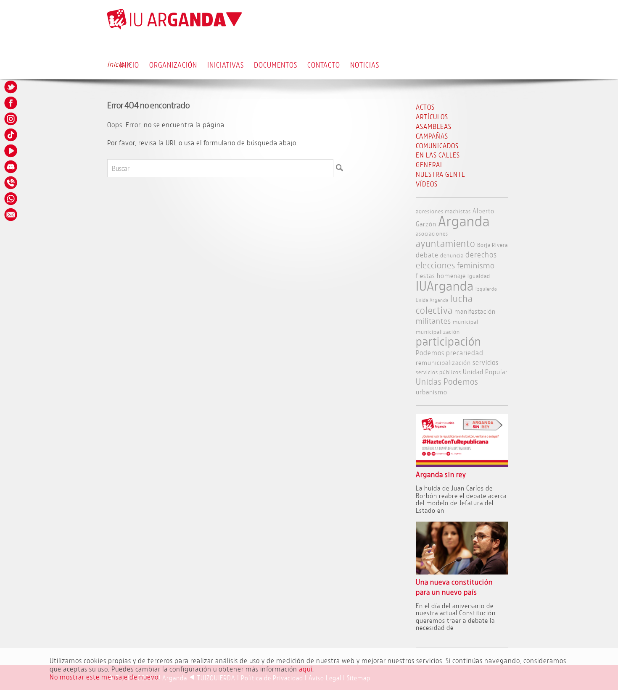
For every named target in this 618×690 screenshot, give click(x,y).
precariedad (464, 352)
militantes (433, 320)
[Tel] (11, 183)
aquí (305, 668)
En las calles (438, 154)
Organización (173, 64)
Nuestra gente (440, 174)
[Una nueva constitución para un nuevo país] (462, 571)
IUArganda (445, 286)
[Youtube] (11, 151)
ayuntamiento (445, 243)
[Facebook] (11, 103)
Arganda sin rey (441, 474)
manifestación (475, 311)
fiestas (425, 275)
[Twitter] (11, 87)
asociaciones (432, 233)
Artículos (432, 116)
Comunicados (437, 145)
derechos (481, 254)
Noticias (364, 64)
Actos (425, 106)
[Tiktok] (11, 135)
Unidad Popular (485, 371)
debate (427, 254)
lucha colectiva (444, 304)
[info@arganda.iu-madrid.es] (11, 214)
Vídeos (427, 183)
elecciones (435, 265)
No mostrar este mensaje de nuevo (104, 676)
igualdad (478, 275)
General (430, 164)
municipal (465, 321)
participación (448, 341)
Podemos (430, 352)
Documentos (275, 64)
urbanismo (431, 392)
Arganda (464, 221)
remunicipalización (443, 362)
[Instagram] (11, 119)
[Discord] (11, 167)
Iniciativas (225, 64)
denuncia (452, 255)
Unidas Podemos (447, 381)
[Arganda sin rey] (462, 464)
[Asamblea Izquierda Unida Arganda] (174, 27)
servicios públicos (438, 371)
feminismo (476, 265)
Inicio (129, 64)
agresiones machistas (443, 211)
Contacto (323, 64)
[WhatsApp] (11, 199)
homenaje (451, 275)
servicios (486, 362)
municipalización (438, 331)
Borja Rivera (492, 244)
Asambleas (434, 126)
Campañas (432, 135)
